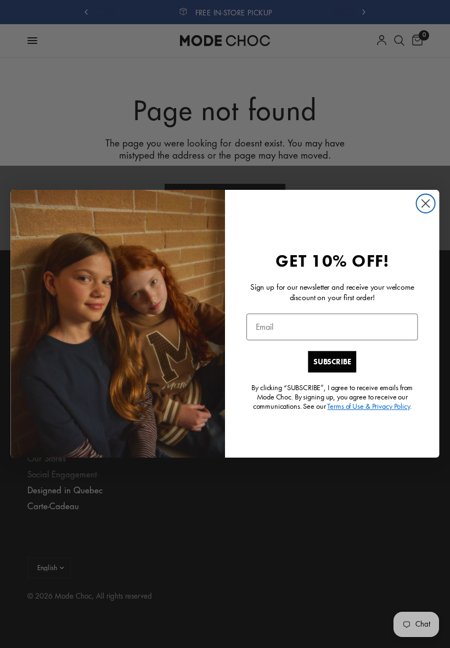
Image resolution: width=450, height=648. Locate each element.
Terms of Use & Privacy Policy (368, 407)
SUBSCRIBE (332, 362)
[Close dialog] (426, 203)
